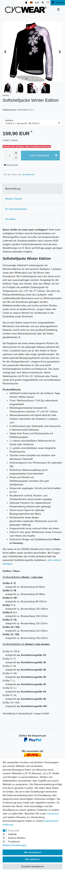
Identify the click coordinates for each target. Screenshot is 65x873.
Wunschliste (12, 165)
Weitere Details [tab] (13, 198)
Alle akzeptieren (32, 852)
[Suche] (43, 2)
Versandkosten (28, 174)
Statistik (12, 834)
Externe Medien (16, 837)
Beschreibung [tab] (12, 188)
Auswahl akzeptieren (32, 866)
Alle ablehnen (32, 859)
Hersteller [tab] (10, 219)
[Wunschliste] (48, 2)
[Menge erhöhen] (16, 153)
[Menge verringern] (16, 158)
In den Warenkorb (39, 155)
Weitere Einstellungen (15, 845)
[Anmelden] (26, 2)
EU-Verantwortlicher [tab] (16, 209)
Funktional (14, 841)
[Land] (31, 2)
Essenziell (13, 830)
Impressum (53, 813)
